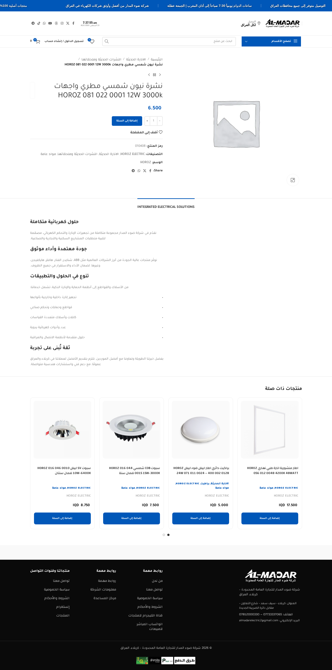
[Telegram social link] (33, 23)
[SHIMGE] (205, 552)
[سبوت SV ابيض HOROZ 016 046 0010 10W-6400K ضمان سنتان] (62, 430)
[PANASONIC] (127, 552)
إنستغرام (63, 606)
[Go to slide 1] (168, 535)
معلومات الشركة (103, 589)
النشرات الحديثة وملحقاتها (101, 59)
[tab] (166, 205)
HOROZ (145, 162)
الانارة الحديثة (136, 59)
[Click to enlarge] (292, 180)
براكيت (205, 483)
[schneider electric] (165, 552)
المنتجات (63, 615)
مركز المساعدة (105, 598)
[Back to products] (154, 75)
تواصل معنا (154, 589)
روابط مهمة (107, 580)
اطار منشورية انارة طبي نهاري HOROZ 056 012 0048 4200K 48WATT (272, 470)
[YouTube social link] (50, 23)
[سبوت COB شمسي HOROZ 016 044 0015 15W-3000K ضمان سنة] (132, 430)
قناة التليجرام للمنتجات (145, 615)
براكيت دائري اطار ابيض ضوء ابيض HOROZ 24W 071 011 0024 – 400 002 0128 (201, 470)
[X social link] (68, 23)
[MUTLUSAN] (88, 552)
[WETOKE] (282, 552)
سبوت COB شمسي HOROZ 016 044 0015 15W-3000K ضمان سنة (134, 470)
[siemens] (243, 552)
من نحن (157, 580)
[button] (269, 518)
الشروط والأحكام (150, 606)
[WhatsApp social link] (44, 23)
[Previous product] (160, 75)
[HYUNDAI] (49, 552)
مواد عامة (48, 154)
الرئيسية (157, 59)
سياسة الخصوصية (150, 598)
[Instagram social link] (62, 23)
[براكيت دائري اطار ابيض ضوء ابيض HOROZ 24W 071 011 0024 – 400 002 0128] (201, 430)
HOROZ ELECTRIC (132, 154)
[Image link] (270, 576)
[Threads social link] (56, 23)
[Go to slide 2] (164, 535)
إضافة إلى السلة (127, 121)
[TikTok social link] (39, 23)
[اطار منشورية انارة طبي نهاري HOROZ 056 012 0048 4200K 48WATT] (270, 430)
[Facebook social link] (73, 23)
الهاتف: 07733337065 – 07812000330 (266, 614)
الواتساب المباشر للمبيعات (150, 626)
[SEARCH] (106, 41)
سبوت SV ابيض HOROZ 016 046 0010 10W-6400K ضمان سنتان (64, 470)
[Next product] (149, 75)
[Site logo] (282, 23)
